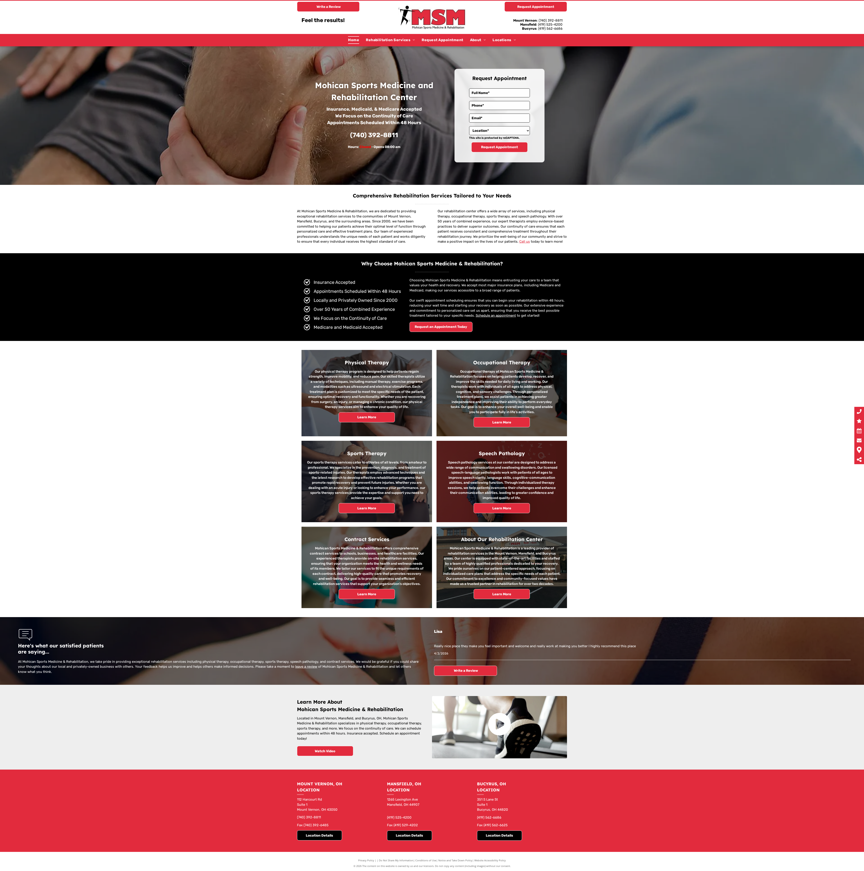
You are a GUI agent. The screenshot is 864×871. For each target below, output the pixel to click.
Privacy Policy (366, 860)
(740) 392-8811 (374, 135)
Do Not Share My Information (396, 860)
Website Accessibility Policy (490, 860)
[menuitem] (353, 40)
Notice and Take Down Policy (455, 860)
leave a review (306, 667)
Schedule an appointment (496, 315)
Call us (524, 242)
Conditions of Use (425, 860)
